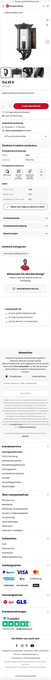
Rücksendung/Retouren (13, 464)
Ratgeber (18, 530)
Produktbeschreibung (15, 225)
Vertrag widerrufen (12, 452)
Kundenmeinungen (14, 611)
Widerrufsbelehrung (11, 557)
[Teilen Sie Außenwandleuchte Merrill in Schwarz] (47, 25)
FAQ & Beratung (10, 456)
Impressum (7, 552)
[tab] (25, 466)
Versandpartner (12, 595)
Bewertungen (10, 233)
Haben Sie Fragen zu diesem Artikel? (28, 207)
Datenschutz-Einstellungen (12, 651)
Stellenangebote (20, 513)
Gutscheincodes (10, 521)
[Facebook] (18, 645)
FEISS (28, 155)
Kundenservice (11, 446)
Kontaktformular (16, 424)
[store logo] (16, 6)
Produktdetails (11, 218)
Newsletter (7, 504)
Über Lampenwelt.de (15, 494)
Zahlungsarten (9, 469)
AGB (4, 544)
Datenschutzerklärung (27, 427)
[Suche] (44, 6)
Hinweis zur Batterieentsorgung (26, 654)
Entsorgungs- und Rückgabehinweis (26, 658)
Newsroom (7, 526)
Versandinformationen (13, 473)
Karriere (6, 513)
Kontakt (6, 477)
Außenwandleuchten (14, 12)
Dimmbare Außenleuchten (15, 253)
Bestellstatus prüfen (12, 460)
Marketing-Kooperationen (15, 508)
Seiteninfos (9, 538)
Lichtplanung (8, 517)
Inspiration (7, 530)
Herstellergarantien (11, 482)
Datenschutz (8, 548)
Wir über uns (8, 500)
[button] (5, 72)
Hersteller (25, 436)
